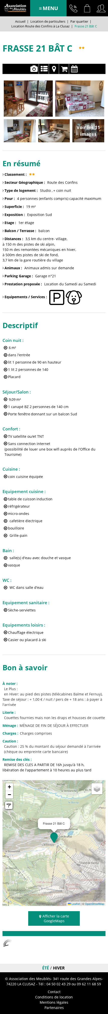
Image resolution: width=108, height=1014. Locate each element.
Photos (34, 69)
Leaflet (75, 904)
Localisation (54, 69)
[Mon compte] (101, 8)
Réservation (64, 69)
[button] (87, 8)
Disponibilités (74, 69)
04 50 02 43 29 (73, 8)
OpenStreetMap (94, 904)
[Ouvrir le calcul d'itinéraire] (9, 805)
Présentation (44, 69)
